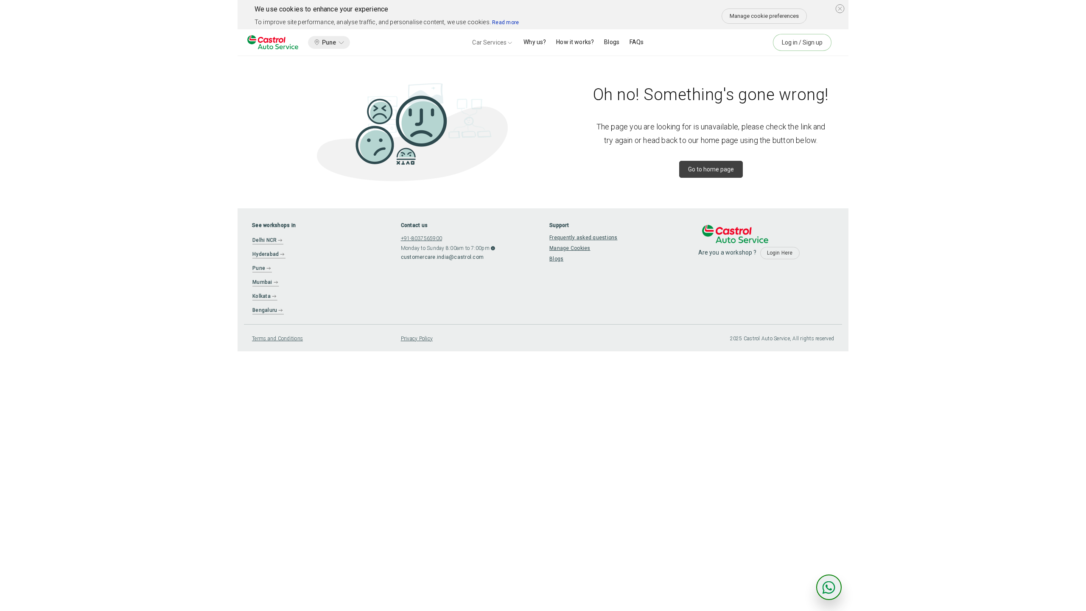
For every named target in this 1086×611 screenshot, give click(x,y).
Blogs (611, 42)
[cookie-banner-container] (839, 8)
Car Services (489, 42)
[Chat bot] (829, 587)
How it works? (575, 42)
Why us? (534, 42)
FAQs (637, 42)
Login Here (780, 253)
